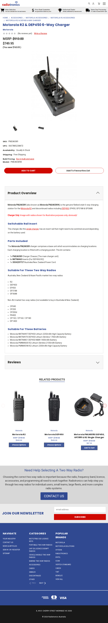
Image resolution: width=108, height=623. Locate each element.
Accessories (34, 565)
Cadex (32, 568)
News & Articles (10, 546)
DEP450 (65, 208)
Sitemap (6, 553)
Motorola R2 (26, 208)
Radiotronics (62, 554)
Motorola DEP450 (54, 434)
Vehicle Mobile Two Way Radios (39, 556)
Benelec (59, 576)
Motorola (60, 543)
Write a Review (40, 33)
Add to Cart (89, 448)
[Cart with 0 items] (98, 3)
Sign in (6, 550)
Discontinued (35, 576)
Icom (58, 561)
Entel (58, 557)
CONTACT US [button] (54, 496)
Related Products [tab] (52, 379)
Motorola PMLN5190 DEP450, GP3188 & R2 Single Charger (89, 436)
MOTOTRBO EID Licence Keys (39, 540)
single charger (32, 229)
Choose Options (19, 445)
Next (105, 405)
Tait (57, 572)
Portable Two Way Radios (40, 545)
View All (59, 579)
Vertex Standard (63, 565)
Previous (3, 405)
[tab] (54, 193)
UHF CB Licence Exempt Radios (39, 550)
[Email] (5, 178)
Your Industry (9, 539)
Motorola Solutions (65, 546)
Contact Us (8, 542)
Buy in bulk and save (25, 159)
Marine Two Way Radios (39, 561)
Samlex (32, 572)
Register (16, 550)
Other (32, 579)
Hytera (59, 550)
